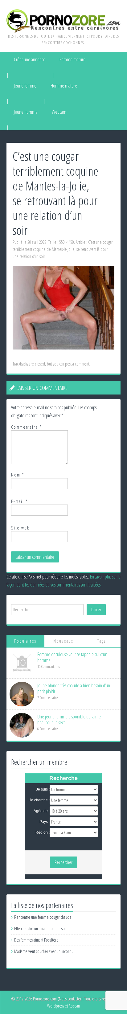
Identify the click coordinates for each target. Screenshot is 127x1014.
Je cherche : (39, 800)
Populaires (25, 641)
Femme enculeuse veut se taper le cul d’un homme (72, 657)
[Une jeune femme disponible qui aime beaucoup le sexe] (22, 725)
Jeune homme (26, 111)
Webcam (59, 111)
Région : (42, 832)
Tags (101, 641)
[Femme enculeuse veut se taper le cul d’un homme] (22, 662)
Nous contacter (70, 999)
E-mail (19, 501)
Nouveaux (63, 641)
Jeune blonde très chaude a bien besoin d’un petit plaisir (73, 688)
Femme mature (72, 59)
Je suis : (43, 789)
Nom (17, 475)
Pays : (44, 822)
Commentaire (26, 427)
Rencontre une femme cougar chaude (43, 917)
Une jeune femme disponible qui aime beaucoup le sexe (69, 719)
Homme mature (64, 85)
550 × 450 (66, 242)
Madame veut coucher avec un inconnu (43, 951)
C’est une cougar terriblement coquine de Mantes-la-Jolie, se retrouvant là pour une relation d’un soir (63, 249)
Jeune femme (25, 85)
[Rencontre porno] (63, 20)
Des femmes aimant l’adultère (36, 940)
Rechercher (63, 862)
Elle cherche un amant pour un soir (40, 928)
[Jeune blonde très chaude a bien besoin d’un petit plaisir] (22, 694)
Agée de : (42, 811)
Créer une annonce (29, 59)
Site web (20, 528)
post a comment (77, 364)
